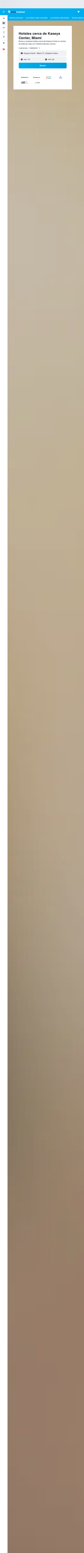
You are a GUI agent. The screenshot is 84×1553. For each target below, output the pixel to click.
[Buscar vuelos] (4, 18)
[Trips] (4, 43)
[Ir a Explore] (4, 37)
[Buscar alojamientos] (4, 23)
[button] (3, 11)
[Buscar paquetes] (4, 32)
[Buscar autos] (4, 27)
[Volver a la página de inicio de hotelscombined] (16, 12)
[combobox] (29, 48)
